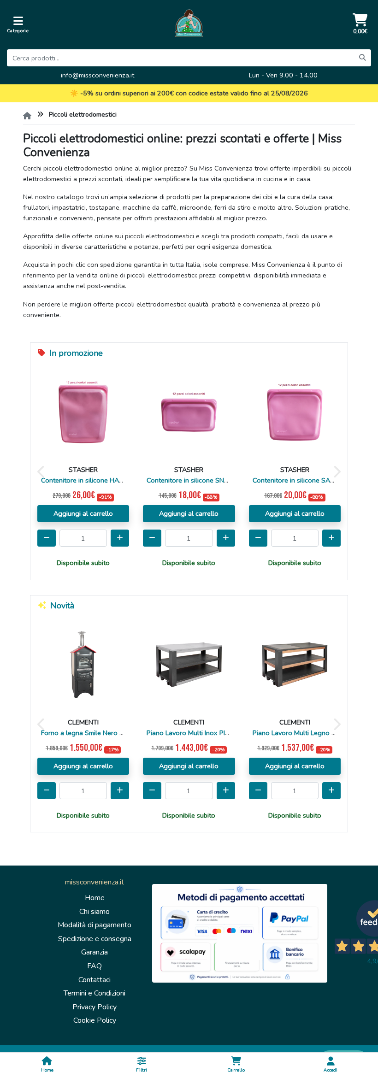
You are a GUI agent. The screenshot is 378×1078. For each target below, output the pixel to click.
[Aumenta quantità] (120, 538)
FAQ (94, 966)
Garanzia (94, 952)
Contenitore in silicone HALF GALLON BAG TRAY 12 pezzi (127, 480)
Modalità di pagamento (94, 925)
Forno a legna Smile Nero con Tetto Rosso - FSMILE (119, 732)
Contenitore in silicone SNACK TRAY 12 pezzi (215, 480)
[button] (41, 471)
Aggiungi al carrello (83, 513)
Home (95, 898)
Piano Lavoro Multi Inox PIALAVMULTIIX (206, 732)
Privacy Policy (94, 1007)
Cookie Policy (94, 1020)
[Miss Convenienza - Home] (189, 24)
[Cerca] (362, 57)
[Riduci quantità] (152, 538)
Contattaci (94, 980)
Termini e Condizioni (94, 993)
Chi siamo (94, 912)
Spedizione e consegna (94, 939)
